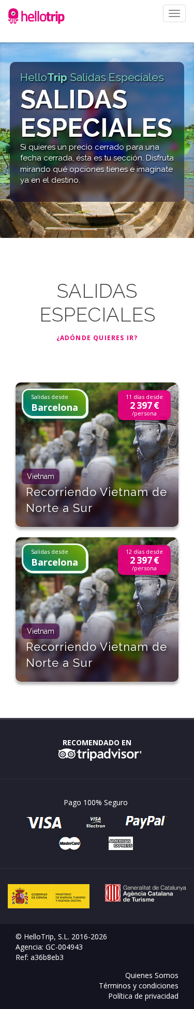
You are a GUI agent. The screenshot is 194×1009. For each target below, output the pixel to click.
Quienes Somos (151, 975)
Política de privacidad (143, 996)
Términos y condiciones (138, 985)
